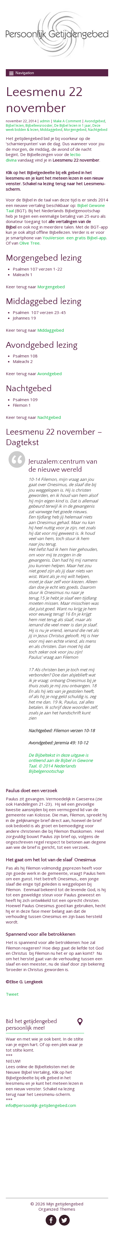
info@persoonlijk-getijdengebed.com (41, 1105)
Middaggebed (51, 129)
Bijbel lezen (15, 125)
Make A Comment (67, 121)
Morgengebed (75, 129)
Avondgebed (95, 121)
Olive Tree (29, 243)
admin (45, 121)
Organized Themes (56, 1209)
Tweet (12, 994)
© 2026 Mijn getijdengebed (56, 1204)
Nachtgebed (97, 129)
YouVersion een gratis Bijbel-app (74, 237)
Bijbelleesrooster (39, 125)
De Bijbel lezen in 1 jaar (72, 125)
